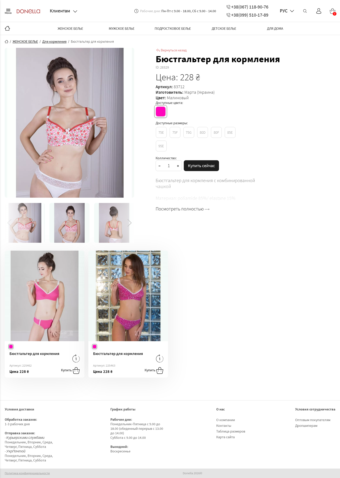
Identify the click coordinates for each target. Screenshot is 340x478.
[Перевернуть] (76, 358)
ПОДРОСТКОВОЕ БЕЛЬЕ (173, 28)
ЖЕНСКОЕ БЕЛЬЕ (70, 28)
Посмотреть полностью (180, 209)
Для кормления (54, 41)
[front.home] (6, 41)
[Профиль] (319, 11)
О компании (225, 420)
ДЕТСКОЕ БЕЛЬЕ (224, 28)
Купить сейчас (201, 165)
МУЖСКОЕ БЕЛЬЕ (121, 28)
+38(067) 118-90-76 (249, 7)
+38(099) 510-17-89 (249, 15)
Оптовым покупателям (312, 420)
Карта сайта (225, 437)
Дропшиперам (306, 425)
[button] (129, 223)
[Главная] (7, 28)
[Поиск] (305, 11)
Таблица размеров (230, 431)
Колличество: (166, 158)
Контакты (223, 425)
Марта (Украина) (199, 92)
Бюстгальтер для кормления (34, 353)
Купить (67, 370)
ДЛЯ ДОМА (275, 28)
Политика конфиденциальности (27, 473)
